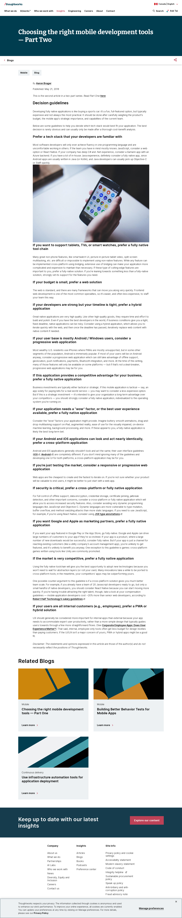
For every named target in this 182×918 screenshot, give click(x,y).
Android (46, 454)
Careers (51, 884)
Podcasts (81, 865)
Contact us (53, 888)
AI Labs (51, 865)
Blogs (79, 857)
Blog (36, 72)
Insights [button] (61, 11)
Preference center (86, 869)
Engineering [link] (74, 11)
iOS (36, 454)
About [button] (99, 11)
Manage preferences (151, 908)
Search (160, 11)
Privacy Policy (41, 913)
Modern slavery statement (120, 864)
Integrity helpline (114, 872)
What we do (53, 857)
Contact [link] (110, 11)
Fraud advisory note (117, 894)
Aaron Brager (43, 83)
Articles (80, 853)
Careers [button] (88, 11)
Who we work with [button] (43, 11)
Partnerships (54, 861)
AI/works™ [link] (25, 11)
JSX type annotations (107, 514)
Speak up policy (114, 883)
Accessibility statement (118, 860)
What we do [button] (10, 11)
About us (52, 853)
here (103, 95)
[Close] (176, 902)
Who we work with (57, 869)
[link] (147, 820)
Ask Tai (174, 10)
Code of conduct (115, 868)
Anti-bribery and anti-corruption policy (117, 889)
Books (80, 861)
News (50, 873)
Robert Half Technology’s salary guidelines (58, 599)
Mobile (24, 72)
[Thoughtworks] (13, 3)
